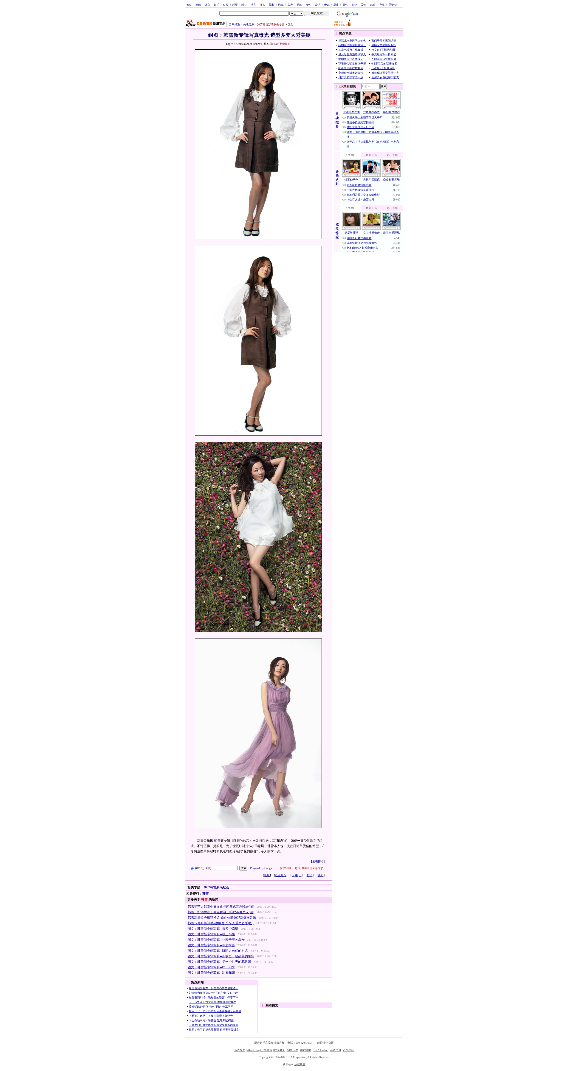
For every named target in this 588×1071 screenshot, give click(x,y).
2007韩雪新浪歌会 (216, 887)
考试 (327, 4)
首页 (189, 4)
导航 (382, 4)
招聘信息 (292, 1050)
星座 (336, 4)
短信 (354, 4)
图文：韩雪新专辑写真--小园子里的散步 (216, 939)
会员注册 (335, 1050)
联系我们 (279, 1050)
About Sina (253, 1050)
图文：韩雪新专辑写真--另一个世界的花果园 (219, 962)
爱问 (363, 4)
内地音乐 (248, 24)
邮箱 (373, 4)
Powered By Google (261, 868)
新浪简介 (239, 1050)
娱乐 (216, 4)
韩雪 (217, 840)
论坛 (267, 875)
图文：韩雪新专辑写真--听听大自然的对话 (218, 950)
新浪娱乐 (285, 43)
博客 (253, 4)
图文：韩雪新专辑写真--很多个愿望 (213, 928)
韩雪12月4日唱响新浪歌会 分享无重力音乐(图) (221, 923)
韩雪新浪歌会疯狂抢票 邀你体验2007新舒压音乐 (222, 917)
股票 (235, 4)
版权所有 (299, 1064)
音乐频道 (234, 24)
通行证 (393, 4)
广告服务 (266, 1050)
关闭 (320, 875)
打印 (309, 875)
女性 (308, 4)
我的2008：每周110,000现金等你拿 (302, 868)
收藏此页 (280, 875)
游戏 (299, 4)
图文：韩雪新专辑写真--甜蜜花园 (211, 973)
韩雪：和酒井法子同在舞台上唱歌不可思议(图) (221, 912)
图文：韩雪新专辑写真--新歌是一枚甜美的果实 (221, 956)
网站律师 (305, 1050)
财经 (226, 4)
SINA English (320, 1050)
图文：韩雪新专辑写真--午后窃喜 (211, 945)
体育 (207, 4)
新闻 (198, 4)
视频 (271, 4)
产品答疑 (348, 1050)
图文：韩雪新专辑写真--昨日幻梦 (211, 967)
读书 (317, 4)
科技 (244, 4)
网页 (198, 868)
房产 (290, 4)
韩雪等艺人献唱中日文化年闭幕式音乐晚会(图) (221, 906)
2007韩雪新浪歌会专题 (271, 24)
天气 (345, 4)
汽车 (281, 4)
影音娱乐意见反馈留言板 (269, 1042)
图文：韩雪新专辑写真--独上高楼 (211, 934)
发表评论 (317, 861)
